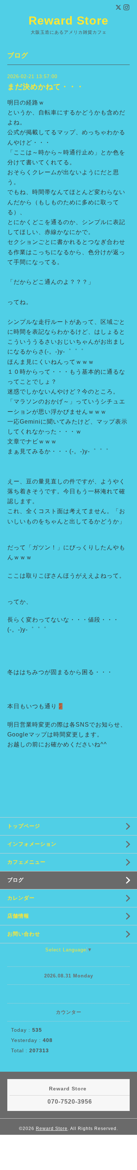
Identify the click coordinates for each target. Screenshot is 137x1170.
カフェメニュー (26, 862)
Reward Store (68, 20)
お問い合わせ (23, 934)
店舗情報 (18, 916)
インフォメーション (32, 844)
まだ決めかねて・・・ (45, 87)
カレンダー (21, 898)
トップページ (23, 826)
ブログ (15, 880)
